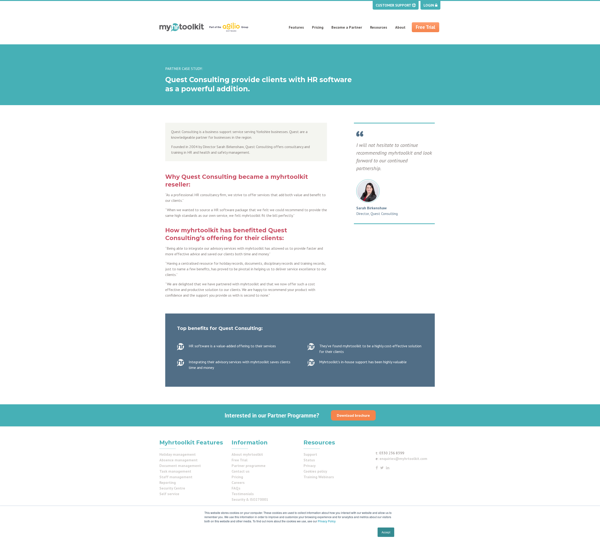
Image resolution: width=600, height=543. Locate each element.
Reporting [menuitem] (167, 482)
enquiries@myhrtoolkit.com (403, 458)
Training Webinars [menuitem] (319, 476)
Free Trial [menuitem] (425, 27)
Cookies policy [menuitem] (315, 471)
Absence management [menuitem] (178, 460)
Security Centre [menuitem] (172, 488)
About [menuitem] (400, 27)
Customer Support (394, 5)
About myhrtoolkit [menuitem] (247, 454)
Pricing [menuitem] (317, 27)
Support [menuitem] (310, 454)
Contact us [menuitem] (241, 471)
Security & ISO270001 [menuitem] (250, 499)
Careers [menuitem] (238, 482)
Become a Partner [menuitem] (346, 27)
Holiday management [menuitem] (177, 454)
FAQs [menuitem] (236, 488)
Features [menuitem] (296, 27)
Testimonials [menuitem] (243, 493)
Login (429, 5)
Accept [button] (386, 532)
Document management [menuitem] (180, 465)
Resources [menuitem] (378, 27)
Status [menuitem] (309, 460)
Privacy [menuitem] (310, 465)
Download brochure (353, 415)
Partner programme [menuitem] (249, 465)
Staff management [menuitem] (175, 476)
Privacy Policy (327, 521)
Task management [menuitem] (175, 471)
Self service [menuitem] (169, 493)
